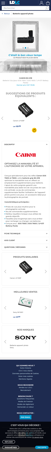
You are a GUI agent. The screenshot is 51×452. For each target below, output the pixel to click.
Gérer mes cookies (25, 376)
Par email (25, 417)
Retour (7, 14)
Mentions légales (25, 379)
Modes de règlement (25, 404)
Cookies (36, 373)
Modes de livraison (25, 401)
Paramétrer (11, 447)
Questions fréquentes (25, 399)
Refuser (9, 442)
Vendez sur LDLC (25, 387)
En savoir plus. (37, 437)
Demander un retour (25, 407)
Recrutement (25, 390)
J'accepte (41, 447)
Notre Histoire (25, 368)
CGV (20, 371)
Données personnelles (21, 373)
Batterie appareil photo (23, 14)
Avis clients (27, 371)
